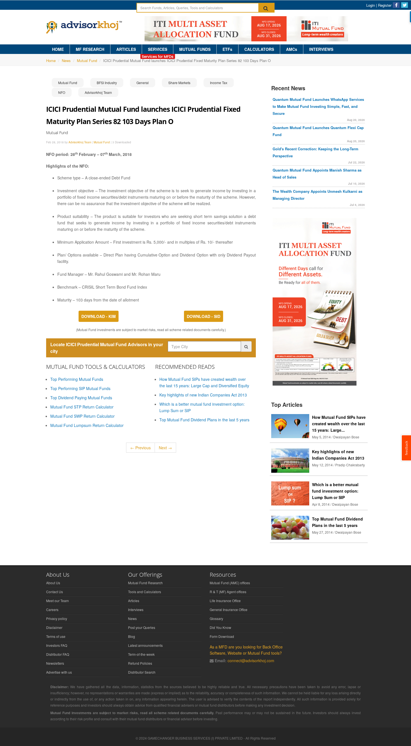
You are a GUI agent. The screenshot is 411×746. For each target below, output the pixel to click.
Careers (52, 609)
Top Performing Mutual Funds (76, 379)
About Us (53, 582)
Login (370, 5)
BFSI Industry (107, 82)
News (66, 60)
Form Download (222, 636)
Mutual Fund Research (145, 582)
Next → (165, 447)
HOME (58, 49)
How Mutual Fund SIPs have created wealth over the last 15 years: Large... (339, 423)
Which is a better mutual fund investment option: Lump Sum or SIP (335, 491)
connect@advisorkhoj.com (251, 660)
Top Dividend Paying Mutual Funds (81, 397)
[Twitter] (404, 5)
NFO (61, 92)
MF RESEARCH (90, 49)
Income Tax (218, 82)
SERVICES (157, 49)
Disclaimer (54, 627)
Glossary (216, 618)
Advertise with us (59, 672)
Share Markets (179, 82)
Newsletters (55, 663)
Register (384, 5)
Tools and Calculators (144, 591)
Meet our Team (57, 600)
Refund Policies (140, 663)
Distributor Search (141, 672)
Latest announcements (145, 645)
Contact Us (54, 591)
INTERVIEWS (321, 49)
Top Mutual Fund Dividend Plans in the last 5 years (204, 419)
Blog (131, 636)
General (142, 82)
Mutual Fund (87, 60)
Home (51, 60)
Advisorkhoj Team (98, 92)
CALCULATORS (259, 49)
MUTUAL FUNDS (195, 49)
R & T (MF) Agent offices (228, 591)
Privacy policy (56, 618)
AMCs (291, 49)
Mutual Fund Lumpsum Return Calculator (87, 425)
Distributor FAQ (57, 654)
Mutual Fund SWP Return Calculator (82, 416)
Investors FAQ (56, 645)
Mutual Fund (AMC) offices (230, 582)
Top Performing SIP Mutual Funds (80, 388)
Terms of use (55, 636)
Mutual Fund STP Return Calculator (82, 407)
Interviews (135, 609)
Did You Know (220, 627)
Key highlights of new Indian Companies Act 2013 (203, 395)
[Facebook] (396, 5)
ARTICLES (126, 49)
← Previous (140, 447)
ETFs (227, 49)
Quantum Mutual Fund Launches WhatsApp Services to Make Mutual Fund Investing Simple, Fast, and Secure (318, 106)
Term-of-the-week (141, 654)
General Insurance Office (228, 609)
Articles (133, 600)
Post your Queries (141, 627)
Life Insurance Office (225, 600)
